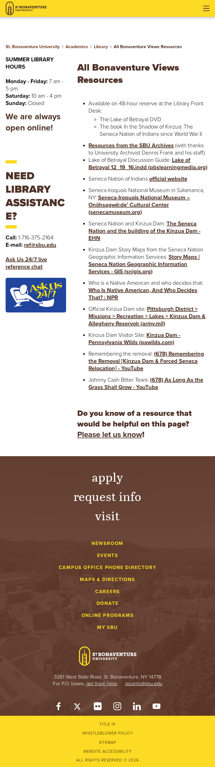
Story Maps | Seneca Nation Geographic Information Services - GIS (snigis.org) (144, 264)
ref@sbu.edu (40, 245)
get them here (101, 683)
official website (168, 179)
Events (107, 555)
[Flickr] (98, 707)
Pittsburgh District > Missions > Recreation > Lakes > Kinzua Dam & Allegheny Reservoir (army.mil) (146, 316)
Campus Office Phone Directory (107, 567)
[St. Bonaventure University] (26, 8)
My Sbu (107, 627)
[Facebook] (58, 707)
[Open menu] (206, 8)
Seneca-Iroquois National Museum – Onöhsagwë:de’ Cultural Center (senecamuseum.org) (139, 205)
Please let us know (109, 434)
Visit (107, 515)
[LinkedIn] (137, 707)
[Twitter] (78, 707)
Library (101, 47)
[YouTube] (156, 707)
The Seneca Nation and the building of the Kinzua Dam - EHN (144, 231)
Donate (108, 603)
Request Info (108, 496)
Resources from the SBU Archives (131, 145)
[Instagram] (117, 707)
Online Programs (107, 615)
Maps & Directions (107, 579)
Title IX (107, 724)
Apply (107, 476)
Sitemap (107, 742)
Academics (77, 47)
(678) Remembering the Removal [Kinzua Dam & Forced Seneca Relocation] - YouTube (146, 361)
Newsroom (107, 543)
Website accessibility (107, 751)
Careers (107, 592)
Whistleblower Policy (107, 733)
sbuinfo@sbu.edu (143, 683)
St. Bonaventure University (33, 47)
